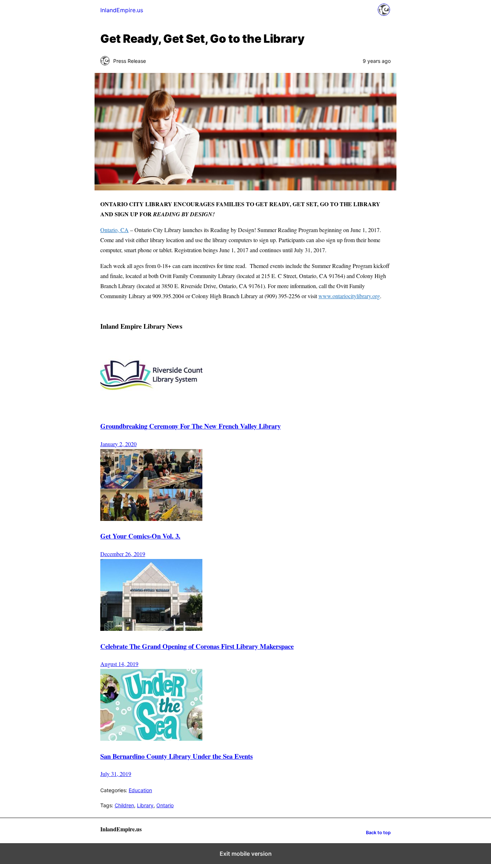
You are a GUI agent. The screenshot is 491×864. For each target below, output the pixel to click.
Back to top (378, 832)
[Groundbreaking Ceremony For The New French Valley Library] (151, 408)
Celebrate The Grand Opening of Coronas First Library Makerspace (197, 646)
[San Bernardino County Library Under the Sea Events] (151, 738)
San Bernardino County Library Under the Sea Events (176, 756)
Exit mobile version (246, 853)
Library (145, 805)
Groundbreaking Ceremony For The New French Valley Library (190, 426)
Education (140, 790)
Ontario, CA (114, 230)
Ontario (165, 805)
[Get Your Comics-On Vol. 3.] (151, 518)
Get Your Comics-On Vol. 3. (140, 536)
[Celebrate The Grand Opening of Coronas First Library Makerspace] (151, 628)
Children (124, 805)
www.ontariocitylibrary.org (349, 296)
